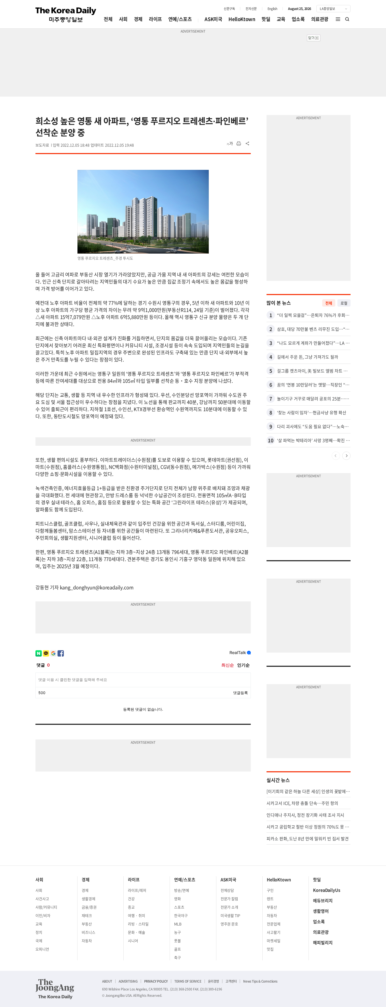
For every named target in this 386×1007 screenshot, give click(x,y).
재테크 (87, 915)
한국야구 (181, 915)
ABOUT (107, 981)
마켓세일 (273, 940)
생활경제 (88, 898)
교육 (281, 19)
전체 (108, 19)
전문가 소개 (229, 907)
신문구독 (229, 8)
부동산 (87, 923)
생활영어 (321, 911)
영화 (177, 898)
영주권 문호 (229, 923)
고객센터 (231, 981)
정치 (38, 932)
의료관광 (319, 19)
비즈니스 (88, 932)
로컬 (344, 303)
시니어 (133, 940)
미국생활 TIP (231, 915)
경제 (138, 19)
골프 (177, 949)
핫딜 (266, 19)
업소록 (298, 19)
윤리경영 (213, 981)
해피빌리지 (323, 942)
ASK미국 (213, 19)
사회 (123, 19)
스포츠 (179, 907)
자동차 (87, 940)
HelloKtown (241, 19)
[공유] (247, 143)
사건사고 (42, 898)
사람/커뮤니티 (46, 907)
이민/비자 (42, 915)
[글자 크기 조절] (230, 143)
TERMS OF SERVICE (187, 981)
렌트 (270, 898)
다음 (346, 456)
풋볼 (177, 940)
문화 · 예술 (136, 932)
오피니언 (42, 949)
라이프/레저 (137, 890)
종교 (131, 907)
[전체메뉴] (338, 19)
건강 (131, 898)
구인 (270, 890)
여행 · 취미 (136, 915)
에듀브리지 (323, 900)
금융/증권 (89, 907)
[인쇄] (239, 143)
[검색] (347, 19)
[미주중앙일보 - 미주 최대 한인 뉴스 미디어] (65, 14)
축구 (177, 957)
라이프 (155, 19)
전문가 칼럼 (229, 898)
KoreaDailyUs (326, 890)
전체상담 (227, 890)
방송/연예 (181, 890)
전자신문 (251, 8)
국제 (38, 940)
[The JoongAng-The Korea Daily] (54, 989)
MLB (177, 923)
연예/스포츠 (180, 19)
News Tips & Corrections (260, 981)
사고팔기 (273, 932)
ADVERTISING (128, 981)
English (272, 8)
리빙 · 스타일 (138, 923)
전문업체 (273, 923)
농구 (177, 932)
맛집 (270, 949)
